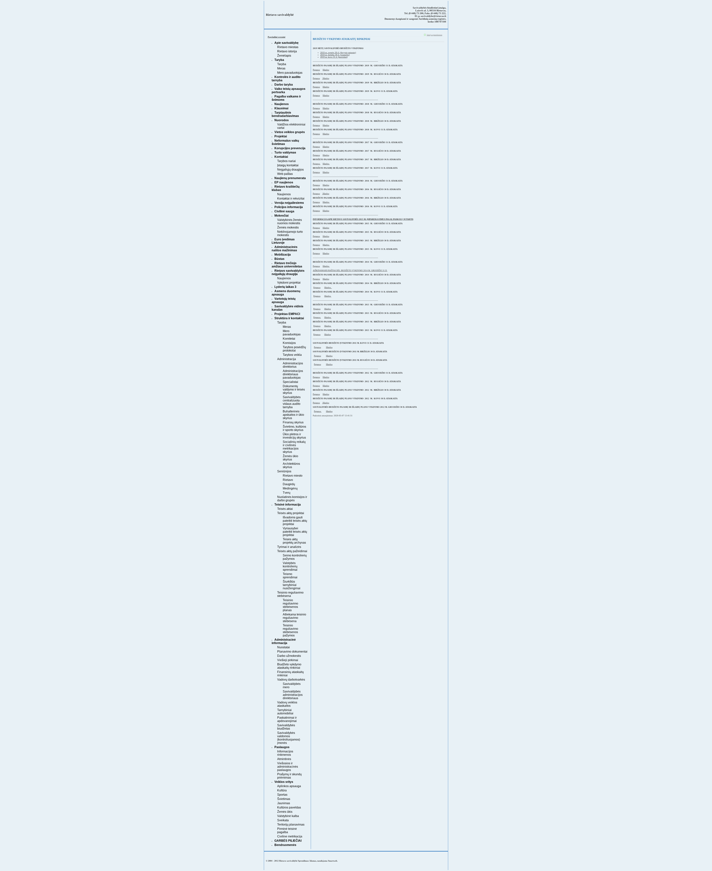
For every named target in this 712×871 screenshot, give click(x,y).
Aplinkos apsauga (289, 786)
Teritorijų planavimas (290, 824)
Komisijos (289, 342)
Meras (281, 68)
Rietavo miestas (287, 47)
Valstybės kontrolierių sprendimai (290, 566)
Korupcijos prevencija (289, 148)
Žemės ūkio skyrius (290, 458)
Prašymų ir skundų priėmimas (289, 776)
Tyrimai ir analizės (289, 546)
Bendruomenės (285, 845)
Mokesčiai (281, 215)
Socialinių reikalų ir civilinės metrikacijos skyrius (294, 446)
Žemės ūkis (284, 811)
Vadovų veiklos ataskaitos (287, 704)
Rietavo (288, 479)
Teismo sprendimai (290, 575)
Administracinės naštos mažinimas (284, 248)
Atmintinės (284, 759)
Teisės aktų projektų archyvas (294, 541)
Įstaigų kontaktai (288, 165)
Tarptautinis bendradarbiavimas (285, 114)
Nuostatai (283, 647)
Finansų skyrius (293, 422)
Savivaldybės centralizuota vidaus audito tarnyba (292, 402)
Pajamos (316, 70)
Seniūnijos (284, 471)
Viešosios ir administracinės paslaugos (287, 767)
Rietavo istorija (287, 51)
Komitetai (289, 338)
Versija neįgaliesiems (289, 202)
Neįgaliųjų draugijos (290, 169)
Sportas (282, 794)
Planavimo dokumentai (292, 651)
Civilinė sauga (284, 211)
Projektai (280, 136)
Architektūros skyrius (291, 465)
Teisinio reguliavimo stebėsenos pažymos (290, 630)
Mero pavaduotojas (289, 72)
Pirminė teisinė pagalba (287, 830)
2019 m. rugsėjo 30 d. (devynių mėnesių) (338, 52)
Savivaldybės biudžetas (286, 727)
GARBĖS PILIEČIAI (287, 840)
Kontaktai (281, 156)
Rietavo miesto (292, 475)
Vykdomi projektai (289, 282)
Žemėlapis (284, 55)
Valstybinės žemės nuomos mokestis (289, 221)
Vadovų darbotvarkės (291, 679)
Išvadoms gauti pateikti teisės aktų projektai (295, 521)
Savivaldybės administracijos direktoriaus (293, 695)
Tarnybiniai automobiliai (285, 711)
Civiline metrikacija (289, 836)
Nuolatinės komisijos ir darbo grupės (292, 498)
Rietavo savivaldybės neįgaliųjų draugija (288, 272)
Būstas (279, 258)
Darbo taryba (283, 84)
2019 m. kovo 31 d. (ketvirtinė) (334, 57)
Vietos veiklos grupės (289, 132)
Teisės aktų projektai (290, 513)
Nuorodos (281, 120)
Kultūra (282, 790)
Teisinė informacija (287, 504)
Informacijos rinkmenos (285, 753)
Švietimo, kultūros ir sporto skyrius (294, 428)
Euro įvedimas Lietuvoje (283, 241)
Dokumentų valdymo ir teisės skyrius (294, 389)
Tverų (286, 492)
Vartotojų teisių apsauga (284, 300)
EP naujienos (283, 182)
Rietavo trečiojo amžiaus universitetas (287, 265)
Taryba (279, 59)
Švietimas (283, 798)
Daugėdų (289, 484)
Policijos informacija (288, 207)
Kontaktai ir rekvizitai (290, 198)
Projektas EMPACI (287, 314)
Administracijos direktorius (293, 365)
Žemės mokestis (288, 227)
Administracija (286, 359)
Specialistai (290, 381)
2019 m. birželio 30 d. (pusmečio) (335, 55)
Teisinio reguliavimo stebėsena (290, 594)
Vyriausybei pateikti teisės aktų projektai (295, 532)
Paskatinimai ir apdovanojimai (287, 719)
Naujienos (281, 104)
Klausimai (281, 108)
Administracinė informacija (284, 641)
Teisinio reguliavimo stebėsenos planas (290, 605)
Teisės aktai (285, 508)
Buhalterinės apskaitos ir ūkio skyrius (293, 415)
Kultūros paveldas (289, 807)
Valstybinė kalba (288, 816)
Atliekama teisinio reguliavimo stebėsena (294, 618)
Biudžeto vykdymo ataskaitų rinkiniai (289, 666)
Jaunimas (283, 803)
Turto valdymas (285, 152)
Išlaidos (326, 70)
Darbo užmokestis (289, 655)
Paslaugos (281, 747)
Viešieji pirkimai (287, 660)
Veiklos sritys (283, 781)
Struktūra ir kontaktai (289, 318)
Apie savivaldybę (286, 42)
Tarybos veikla (292, 354)
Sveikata (283, 820)
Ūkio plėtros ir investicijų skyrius (294, 436)
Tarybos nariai (286, 161)
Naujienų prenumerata (290, 178)
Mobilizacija (282, 254)
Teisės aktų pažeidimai (292, 551)
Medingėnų (290, 488)
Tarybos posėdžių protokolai (294, 349)
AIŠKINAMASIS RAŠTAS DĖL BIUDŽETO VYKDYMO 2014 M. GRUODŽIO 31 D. (350, 270)
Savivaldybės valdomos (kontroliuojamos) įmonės (288, 737)
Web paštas (285, 173)
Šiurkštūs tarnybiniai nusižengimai (291, 585)
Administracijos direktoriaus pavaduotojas (293, 374)
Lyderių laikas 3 (285, 286)
